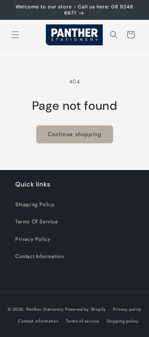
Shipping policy (123, 321)
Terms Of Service (36, 221)
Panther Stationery (45, 309)
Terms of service (82, 321)
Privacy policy (127, 309)
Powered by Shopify (85, 309)
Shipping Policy (35, 204)
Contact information (38, 321)
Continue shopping (75, 134)
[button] (15, 34)
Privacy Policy (32, 239)
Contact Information (39, 256)
